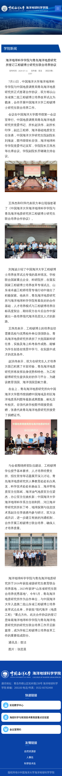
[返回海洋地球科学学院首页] (24, 8)
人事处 (29, 757)
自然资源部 (30, 751)
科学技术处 (30, 763)
